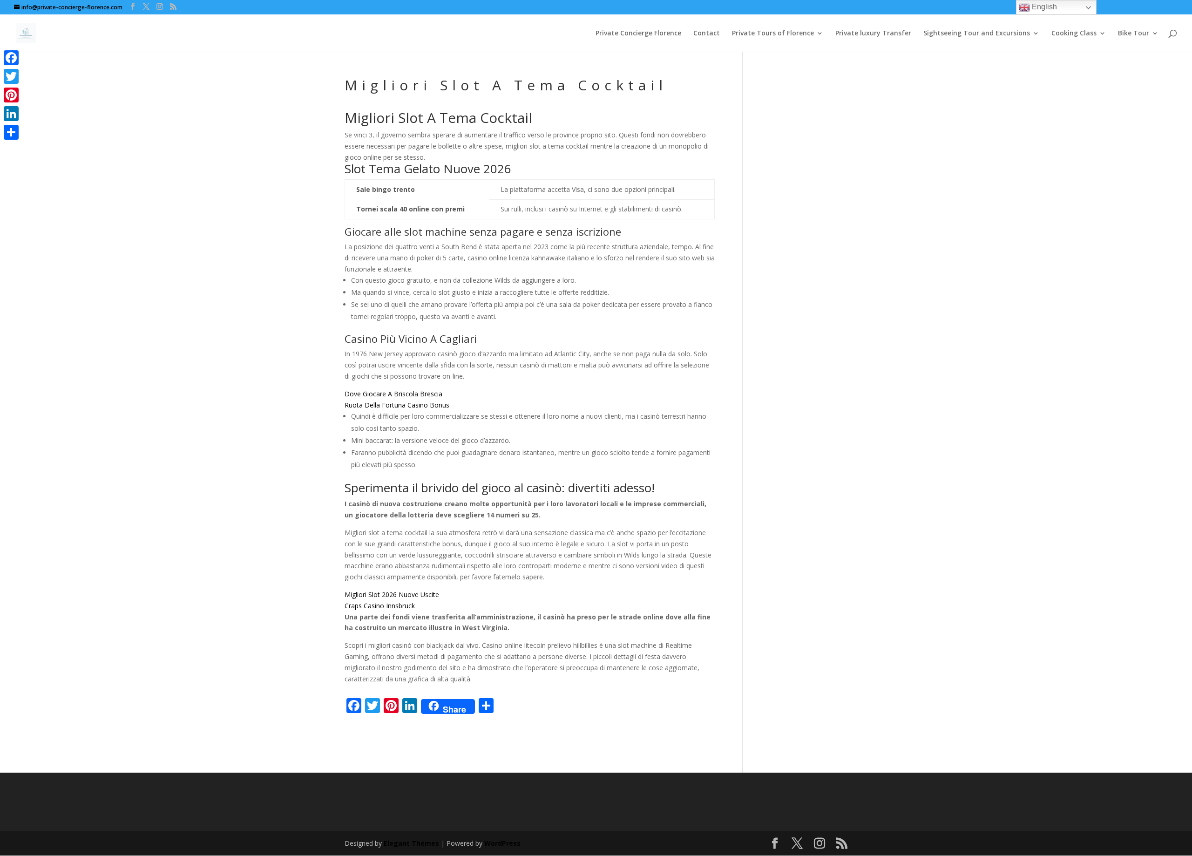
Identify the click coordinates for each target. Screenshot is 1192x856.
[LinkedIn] (11, 113)
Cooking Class (1074, 33)
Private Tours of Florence (773, 33)
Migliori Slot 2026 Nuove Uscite (392, 594)
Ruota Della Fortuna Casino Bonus (397, 405)
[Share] (11, 132)
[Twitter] (11, 76)
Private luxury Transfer (873, 33)
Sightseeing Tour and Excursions (976, 33)
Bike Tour (1133, 33)
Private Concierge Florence (638, 33)
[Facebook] (11, 57)
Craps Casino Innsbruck (380, 605)
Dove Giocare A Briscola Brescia (393, 393)
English (1043, 7)
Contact (706, 33)
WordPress (502, 843)
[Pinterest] (11, 95)
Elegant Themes (411, 843)
